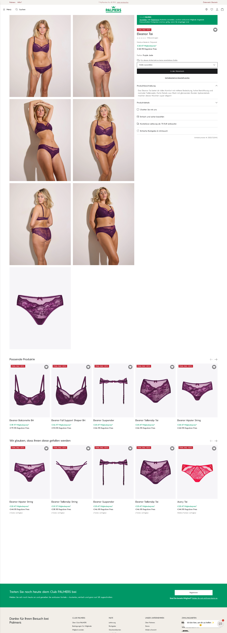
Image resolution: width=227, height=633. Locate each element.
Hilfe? (19, 2)
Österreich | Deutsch (210, 2)
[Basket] (222, 9)
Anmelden (143, 20)
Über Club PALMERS (79, 623)
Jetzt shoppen (120, 2)
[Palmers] (113, 9)
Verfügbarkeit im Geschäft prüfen (177, 78)
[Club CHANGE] (217, 9)
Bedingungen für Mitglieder (82, 626)
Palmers (12, 2)
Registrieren (155, 20)
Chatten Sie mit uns (148, 109)
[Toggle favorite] (215, 30)
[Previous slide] (211, 359)
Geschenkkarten (115, 630)
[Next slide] (216, 359)
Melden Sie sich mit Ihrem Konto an (205, 598)
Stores (147, 626)
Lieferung (112, 623)
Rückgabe (112, 626)
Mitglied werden (78, 630)
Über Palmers (150, 623)
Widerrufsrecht (150, 630)
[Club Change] (211, 9)
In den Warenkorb (177, 71)
